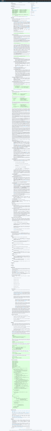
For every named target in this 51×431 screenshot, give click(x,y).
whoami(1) (25, 343)
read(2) (27, 21)
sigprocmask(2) (27, 25)
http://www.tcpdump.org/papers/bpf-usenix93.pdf (16, 416)
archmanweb (22, 429)
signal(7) (27, 152)
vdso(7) (21, 292)
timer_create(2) (28, 27)
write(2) (29, 21)
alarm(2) (20, 26)
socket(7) (15, 411)
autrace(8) (15, 229)
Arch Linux (3, 0)
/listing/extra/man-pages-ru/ (34, 10)
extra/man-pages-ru (33, 5)
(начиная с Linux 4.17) (20, 67)
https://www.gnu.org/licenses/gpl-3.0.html (16, 424)
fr (31, 14)
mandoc (25, 429)
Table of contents (32, 11)
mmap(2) (24, 126)
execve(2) (28, 38)
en (31, 13)
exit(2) (17, 300)
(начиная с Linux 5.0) (17, 81)
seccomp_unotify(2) (16, 89)
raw (34, 15)
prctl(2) (15, 51)
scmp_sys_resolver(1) (28, 412)
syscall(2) (26, 16)
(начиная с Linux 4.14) (19, 58)
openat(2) (23, 307)
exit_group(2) (25, 300)
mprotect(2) (26, 126)
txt (33, 15)
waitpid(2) (20, 146)
